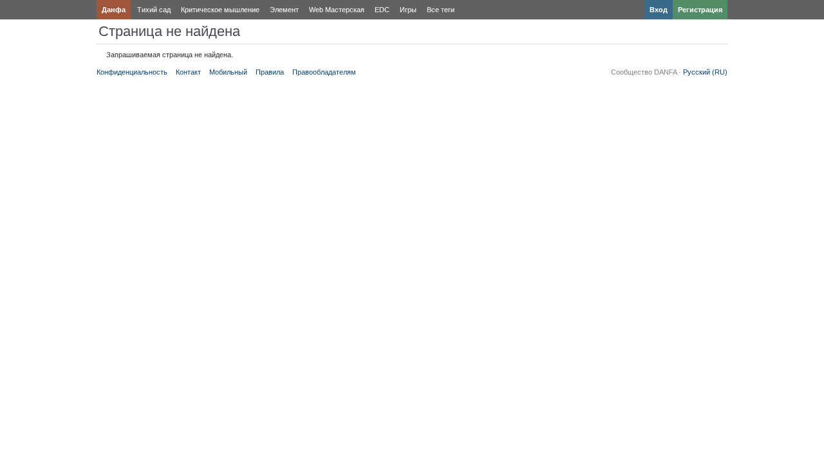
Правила (270, 72)
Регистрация (700, 10)
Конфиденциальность (132, 72)
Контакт (188, 72)
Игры (408, 10)
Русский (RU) (705, 72)
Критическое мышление (220, 10)
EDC (382, 10)
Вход (659, 10)
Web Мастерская (336, 10)
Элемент (284, 10)
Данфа (114, 10)
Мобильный (228, 72)
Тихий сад (154, 10)
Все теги (440, 10)
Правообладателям (324, 72)
